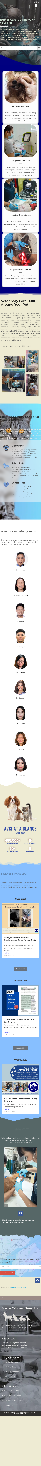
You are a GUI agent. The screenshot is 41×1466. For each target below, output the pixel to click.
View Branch (7, 1272)
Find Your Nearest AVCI (20, 1250)
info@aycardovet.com (18, 1288)
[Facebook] (20, 1213)
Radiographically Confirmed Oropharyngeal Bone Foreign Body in (20, 940)
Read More (7, 953)
